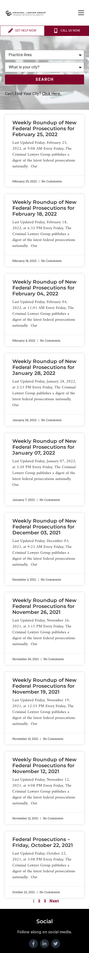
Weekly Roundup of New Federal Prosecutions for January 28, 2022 (44, 367)
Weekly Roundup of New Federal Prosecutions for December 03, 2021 (44, 527)
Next (54, 900)
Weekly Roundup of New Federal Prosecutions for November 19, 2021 (44, 686)
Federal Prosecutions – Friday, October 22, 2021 (42, 842)
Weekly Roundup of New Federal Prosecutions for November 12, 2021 (44, 765)
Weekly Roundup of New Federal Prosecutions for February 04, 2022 (44, 288)
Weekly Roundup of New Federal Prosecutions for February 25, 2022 (44, 128)
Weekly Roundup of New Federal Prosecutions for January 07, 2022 (44, 447)
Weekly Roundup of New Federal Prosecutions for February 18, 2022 (44, 208)
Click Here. (51, 93)
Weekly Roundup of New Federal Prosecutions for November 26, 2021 (44, 606)
